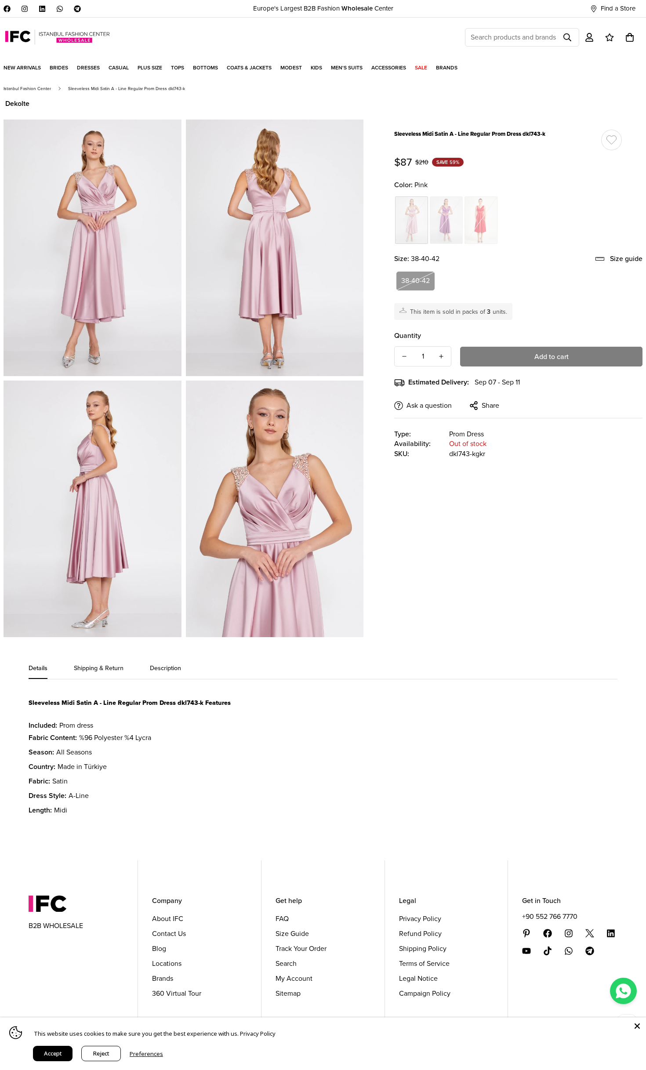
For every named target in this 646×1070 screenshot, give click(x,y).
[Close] (637, 1026)
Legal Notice (418, 978)
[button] (630, 37)
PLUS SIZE (150, 68)
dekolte (17, 103)
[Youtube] (526, 951)
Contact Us (169, 934)
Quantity (407, 335)
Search (286, 963)
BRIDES (59, 68)
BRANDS (446, 68)
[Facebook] (7, 8)
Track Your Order (301, 948)
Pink (411, 220)
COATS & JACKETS (249, 68)
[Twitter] (589, 933)
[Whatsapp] (59, 8)
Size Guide (292, 934)
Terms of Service (424, 963)
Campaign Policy (424, 993)
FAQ (282, 919)
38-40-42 (415, 281)
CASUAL (119, 68)
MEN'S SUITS (347, 68)
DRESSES (88, 68)
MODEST (291, 68)
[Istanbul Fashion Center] (57, 37)
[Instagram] (24, 8)
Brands (162, 978)
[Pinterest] (526, 933)
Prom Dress (466, 434)
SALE (421, 68)
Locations (166, 963)
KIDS (316, 68)
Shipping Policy (422, 948)
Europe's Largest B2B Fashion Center (323, 8)
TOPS (177, 68)
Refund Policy (420, 934)
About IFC (167, 919)
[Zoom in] (165, 138)
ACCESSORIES (388, 68)
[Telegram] (77, 8)
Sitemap (288, 993)
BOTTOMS (205, 68)
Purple (446, 220)
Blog (159, 948)
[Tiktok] (547, 951)
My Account (294, 978)
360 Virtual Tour (176, 993)
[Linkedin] (42, 8)
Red (481, 220)
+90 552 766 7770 (549, 916)
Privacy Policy (420, 919)
